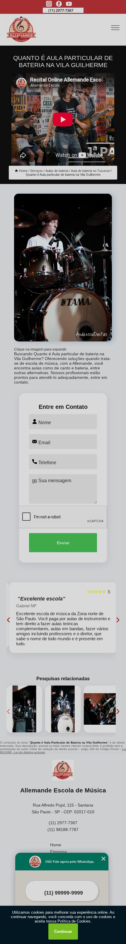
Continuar (63, 931)
